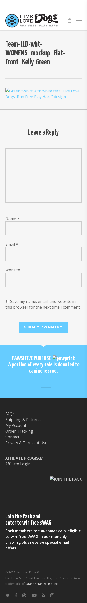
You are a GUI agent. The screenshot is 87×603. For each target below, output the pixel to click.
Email (11, 244)
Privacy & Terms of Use (26, 442)
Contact (12, 437)
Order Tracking (19, 431)
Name (12, 218)
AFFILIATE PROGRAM (24, 458)
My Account (15, 425)
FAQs (9, 414)
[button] (79, 20)
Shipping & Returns (23, 419)
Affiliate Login (17, 463)
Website (12, 270)
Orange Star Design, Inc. (42, 584)
